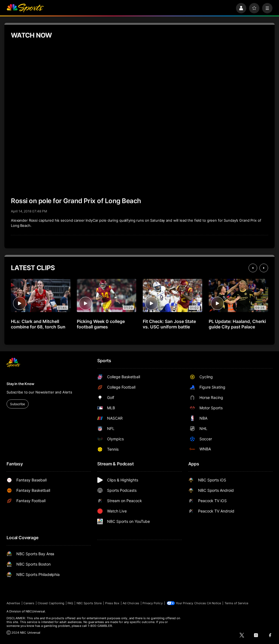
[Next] (263, 268)
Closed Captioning (51, 603)
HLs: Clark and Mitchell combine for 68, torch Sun (38, 324)
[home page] (25, 8)
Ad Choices (131, 603)
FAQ (70, 603)
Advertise (13, 603)
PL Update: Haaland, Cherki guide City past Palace (237, 324)
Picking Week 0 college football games (101, 324)
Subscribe (17, 404)
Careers (28, 603)
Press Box (112, 603)
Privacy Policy (152, 603)
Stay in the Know (20, 383)
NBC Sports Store (89, 603)
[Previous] (252, 268)
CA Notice (214, 603)
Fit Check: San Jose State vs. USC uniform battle (169, 324)
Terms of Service (236, 603)
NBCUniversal (35, 611)
